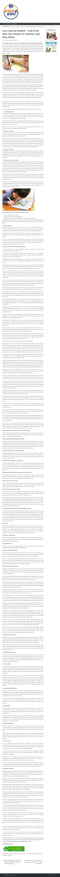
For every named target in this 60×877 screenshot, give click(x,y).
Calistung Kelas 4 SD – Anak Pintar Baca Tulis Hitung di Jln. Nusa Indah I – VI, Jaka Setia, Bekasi (33, 862)
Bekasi (14, 853)
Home (4, 23)
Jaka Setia (10, 855)
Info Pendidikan (14, 23)
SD (7, 227)
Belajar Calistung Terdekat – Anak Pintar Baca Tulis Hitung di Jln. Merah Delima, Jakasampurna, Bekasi (12, 862)
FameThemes (55, 875)
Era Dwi (16, 40)
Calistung (8, 23)
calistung (27, 174)
